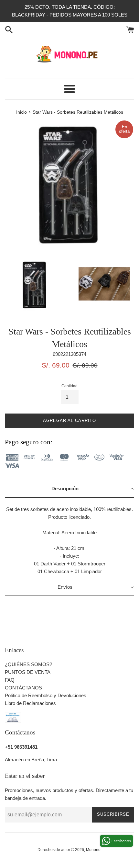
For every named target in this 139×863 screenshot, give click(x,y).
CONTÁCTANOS (23, 687)
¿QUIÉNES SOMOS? (28, 664)
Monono (93, 849)
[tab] (69, 489)
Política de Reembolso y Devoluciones (45, 695)
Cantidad (69, 386)
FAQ (10, 680)
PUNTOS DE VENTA (27, 672)
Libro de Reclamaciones (30, 703)
